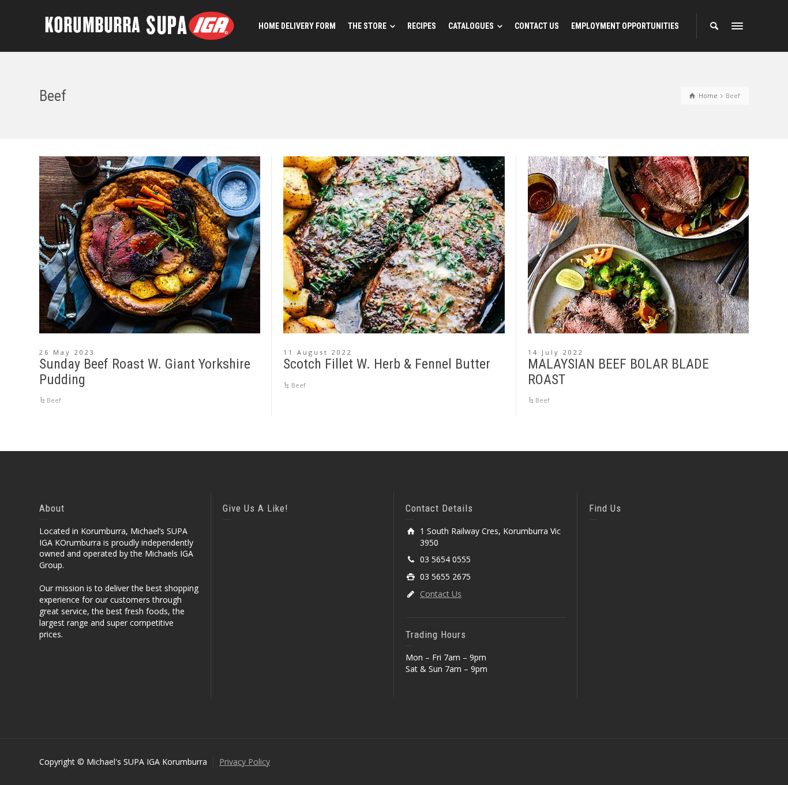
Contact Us (440, 593)
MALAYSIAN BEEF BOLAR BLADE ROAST (618, 371)
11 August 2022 (317, 352)
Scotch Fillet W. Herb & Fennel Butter (386, 364)
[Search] (714, 26)
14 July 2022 (556, 352)
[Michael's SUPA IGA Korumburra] (140, 25)
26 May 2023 (67, 352)
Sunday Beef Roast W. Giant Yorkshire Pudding (144, 371)
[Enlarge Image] (149, 244)
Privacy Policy (244, 761)
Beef (54, 400)
